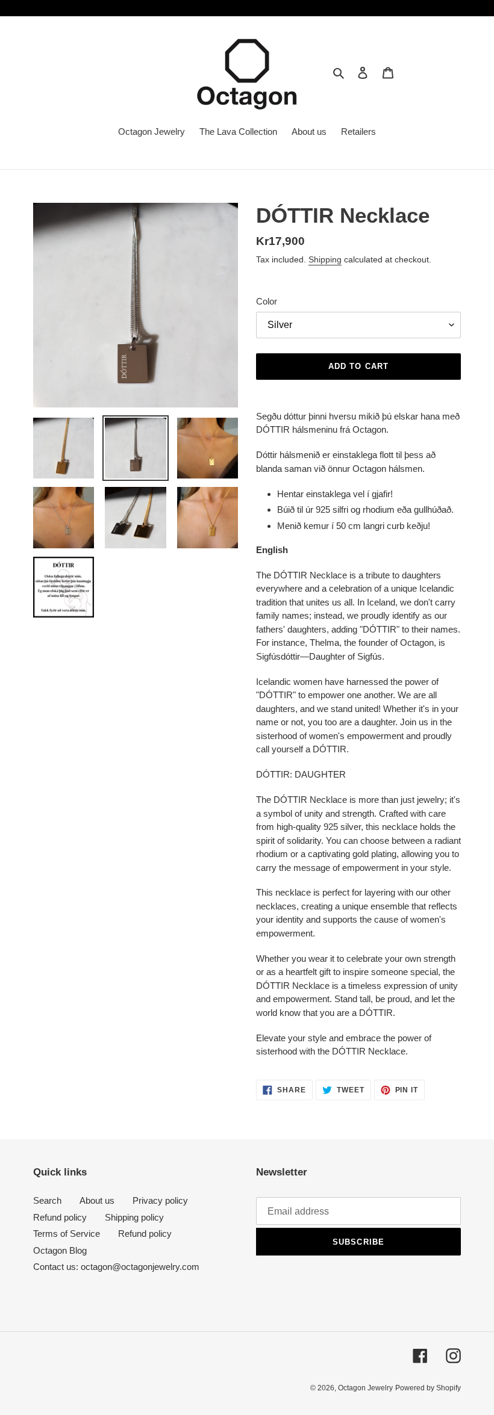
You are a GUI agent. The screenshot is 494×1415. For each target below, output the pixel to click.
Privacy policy (160, 1200)
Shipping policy (134, 1217)
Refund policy (60, 1217)
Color (266, 301)
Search (47, 1200)
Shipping (325, 259)
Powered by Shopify (428, 1388)
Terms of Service (66, 1233)
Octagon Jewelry (365, 1388)
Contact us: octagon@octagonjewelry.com (116, 1267)
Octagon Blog (60, 1250)
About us (97, 1200)
